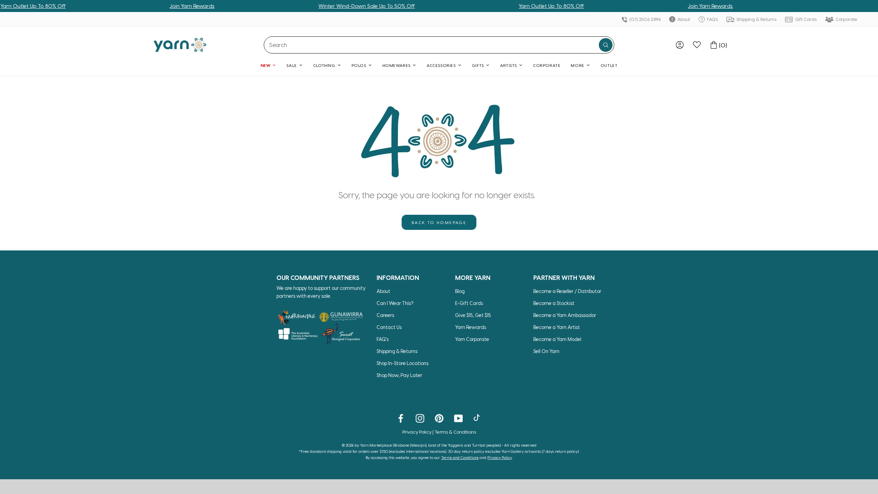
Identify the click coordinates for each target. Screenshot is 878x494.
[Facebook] (400, 418)
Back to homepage (439, 222)
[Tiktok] (477, 418)
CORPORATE (546, 65)
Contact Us (389, 327)
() (723, 45)
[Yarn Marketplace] (180, 45)
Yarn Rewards (470, 327)
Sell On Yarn (546, 351)
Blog (460, 291)
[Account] (680, 45)
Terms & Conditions (455, 431)
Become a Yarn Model (557, 339)
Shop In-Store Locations (402, 363)
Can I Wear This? (395, 303)
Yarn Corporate (472, 339)
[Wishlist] (697, 45)
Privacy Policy (416, 431)
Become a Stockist (553, 303)
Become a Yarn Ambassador (564, 315)
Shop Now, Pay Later (399, 375)
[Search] (606, 45)
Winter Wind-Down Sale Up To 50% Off (346, 6)
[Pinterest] (439, 418)
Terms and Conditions (459, 457)
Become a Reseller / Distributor (567, 291)
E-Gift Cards (469, 303)
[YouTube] (458, 418)
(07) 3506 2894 (644, 19)
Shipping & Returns (755, 19)
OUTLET (609, 65)
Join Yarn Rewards (171, 6)
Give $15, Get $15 (473, 315)
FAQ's (712, 19)
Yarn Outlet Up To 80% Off (530, 6)
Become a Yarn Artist (556, 327)
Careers (385, 315)
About (683, 19)
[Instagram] (420, 418)
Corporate (845, 19)
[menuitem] (680, 45)
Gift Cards (805, 19)
